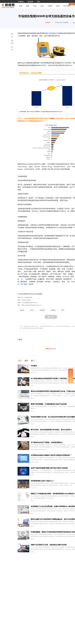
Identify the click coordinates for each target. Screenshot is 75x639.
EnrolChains (34, 487)
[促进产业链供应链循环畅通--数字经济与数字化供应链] (23, 471)
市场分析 (22, 310)
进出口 (32, 310)
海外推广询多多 (35, 462)
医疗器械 (24, 284)
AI (21, 279)
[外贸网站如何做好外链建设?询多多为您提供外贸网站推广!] (23, 458)
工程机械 (51, 33)
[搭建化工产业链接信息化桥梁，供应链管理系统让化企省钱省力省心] (23, 496)
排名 (52, 118)
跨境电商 (42, 310)
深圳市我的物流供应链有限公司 (39, 449)
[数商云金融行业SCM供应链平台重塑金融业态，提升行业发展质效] (23, 522)
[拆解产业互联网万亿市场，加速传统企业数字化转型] (23, 548)
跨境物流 (53, 310)
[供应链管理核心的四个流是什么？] (23, 484)
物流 (62, 310)
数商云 (32, 385)
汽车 (20, 274)
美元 (45, 65)
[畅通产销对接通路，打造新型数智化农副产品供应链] (23, 407)
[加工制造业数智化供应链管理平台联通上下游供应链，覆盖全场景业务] (23, 381)
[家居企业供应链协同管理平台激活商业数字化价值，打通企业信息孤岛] (23, 394)
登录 (47, 348)
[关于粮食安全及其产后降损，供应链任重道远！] (23, 445)
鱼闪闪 (32, 475)
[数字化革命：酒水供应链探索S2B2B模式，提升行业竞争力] (23, 432)
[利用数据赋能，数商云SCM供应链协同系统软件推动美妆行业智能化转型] (23, 535)
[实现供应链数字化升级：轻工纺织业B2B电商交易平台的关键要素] (23, 420)
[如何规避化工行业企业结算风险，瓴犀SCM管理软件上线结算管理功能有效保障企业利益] (23, 509)
